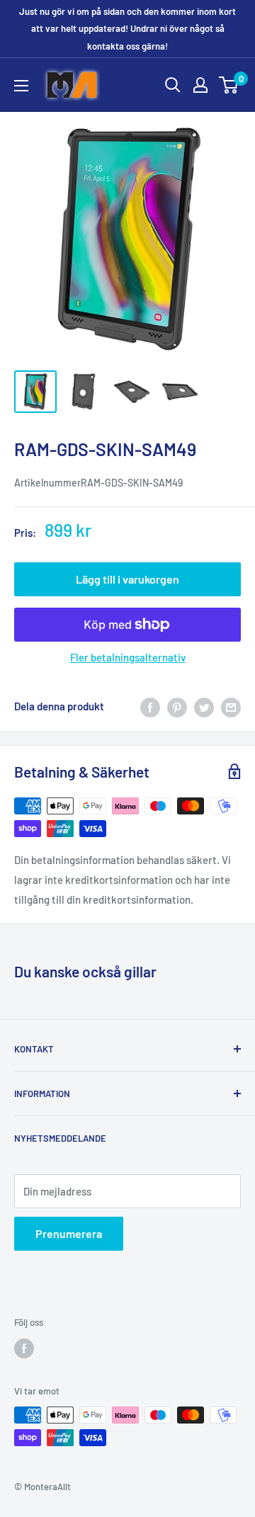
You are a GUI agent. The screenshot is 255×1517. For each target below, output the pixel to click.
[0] (229, 84)
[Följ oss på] (24, 1348)
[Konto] (200, 85)
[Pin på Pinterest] (177, 706)
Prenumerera (68, 1233)
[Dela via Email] (231, 706)
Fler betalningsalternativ (128, 657)
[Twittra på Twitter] (204, 706)
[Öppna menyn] (21, 85)
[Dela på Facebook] (150, 706)
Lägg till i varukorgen (127, 579)
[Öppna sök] (173, 85)
